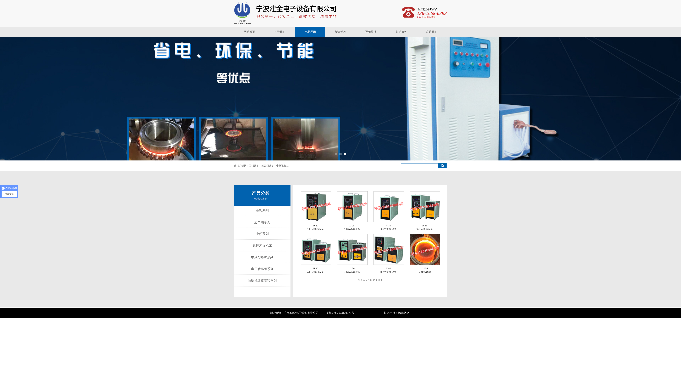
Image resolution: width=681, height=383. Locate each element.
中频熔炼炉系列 (262, 257)
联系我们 (431, 31)
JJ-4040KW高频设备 (315, 270)
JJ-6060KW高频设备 (388, 270)
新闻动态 (340, 31)
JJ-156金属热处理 (424, 270)
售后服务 (401, 31)
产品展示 (310, 31)
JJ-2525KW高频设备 (352, 227)
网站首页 (249, 31)
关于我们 (279, 31)
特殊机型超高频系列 (262, 280)
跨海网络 (403, 312)
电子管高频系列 (262, 269)
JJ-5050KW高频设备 (352, 270)
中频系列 (262, 234)
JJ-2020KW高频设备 (315, 227)
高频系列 (262, 210)
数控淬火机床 (262, 245)
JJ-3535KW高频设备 (424, 227)
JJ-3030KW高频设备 (388, 227)
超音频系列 (262, 222)
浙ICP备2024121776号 (340, 312)
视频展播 (371, 31)
